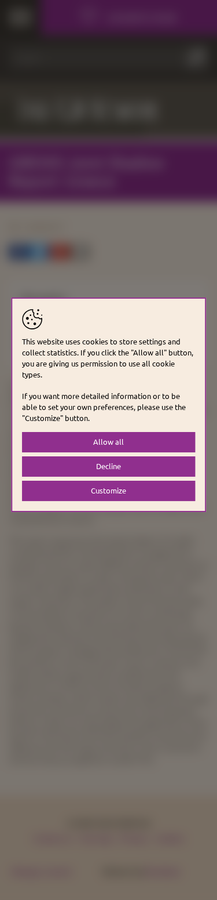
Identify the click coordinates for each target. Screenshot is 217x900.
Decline (108, 466)
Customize (108, 490)
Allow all (108, 442)
